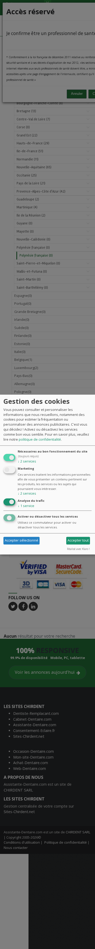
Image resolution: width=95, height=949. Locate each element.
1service (26, 506)
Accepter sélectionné (21, 540)
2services (27, 461)
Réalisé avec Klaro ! (78, 549)
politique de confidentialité (40, 439)
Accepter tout (78, 540)
